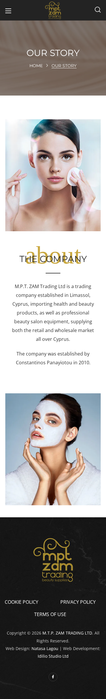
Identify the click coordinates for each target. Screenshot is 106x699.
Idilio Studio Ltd (53, 656)
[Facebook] (53, 677)
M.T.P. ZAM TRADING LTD (67, 633)
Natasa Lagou (45, 648)
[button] (98, 10)
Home (36, 65)
